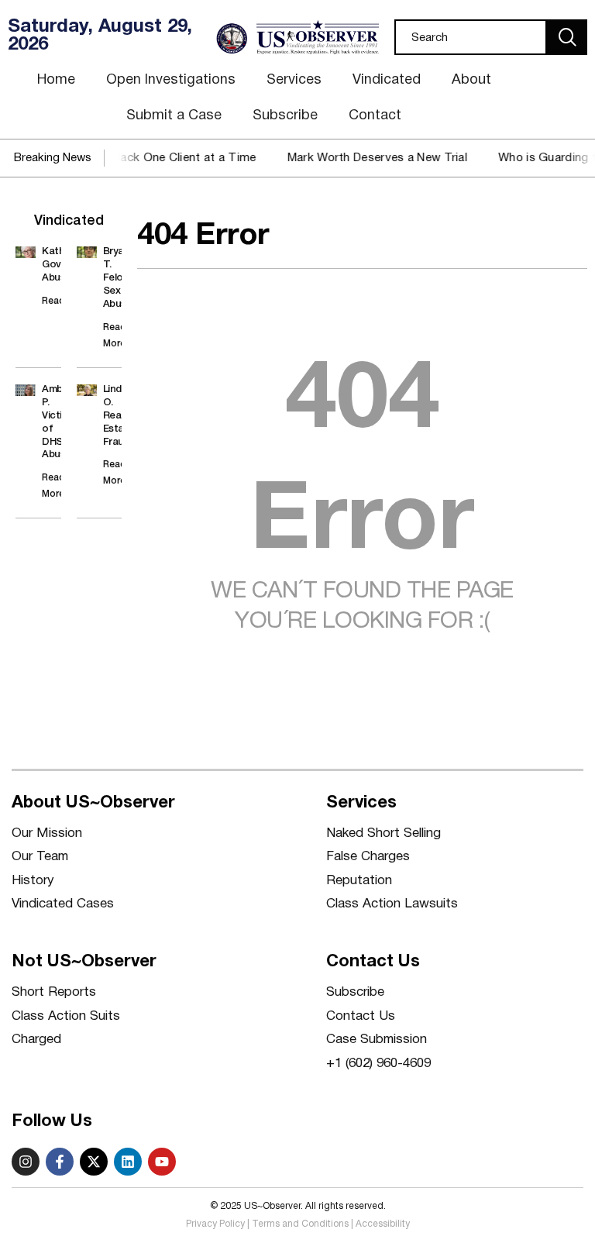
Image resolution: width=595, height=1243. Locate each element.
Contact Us (360, 1016)
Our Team (40, 857)
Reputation (359, 881)
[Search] (567, 37)
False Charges (368, 857)
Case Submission (376, 1039)
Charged (36, 1039)
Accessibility (383, 1224)
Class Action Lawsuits (392, 904)
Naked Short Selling (383, 833)
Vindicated (387, 80)
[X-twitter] (94, 1162)
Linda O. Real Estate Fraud (118, 415)
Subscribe (285, 115)
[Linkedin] (128, 1162)
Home (56, 80)
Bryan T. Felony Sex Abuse (118, 277)
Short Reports (54, 992)
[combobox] (470, 37)
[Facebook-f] (60, 1162)
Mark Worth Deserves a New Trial (369, 158)
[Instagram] (26, 1162)
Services (294, 80)
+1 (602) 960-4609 (378, 1063)
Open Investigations (171, 80)
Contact (375, 115)
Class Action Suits (66, 1016)
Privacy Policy (215, 1224)
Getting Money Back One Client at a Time (133, 158)
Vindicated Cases (63, 904)
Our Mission (47, 833)
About (471, 80)
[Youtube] (162, 1162)
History (33, 881)
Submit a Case (174, 115)
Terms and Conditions (300, 1224)
